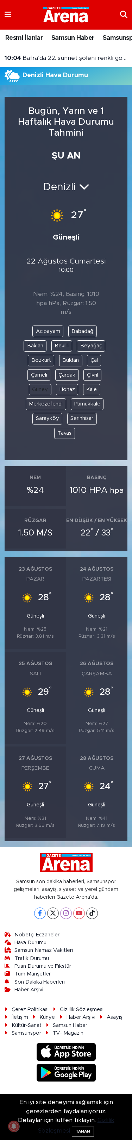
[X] (53, 913)
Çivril (92, 375)
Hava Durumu (30, 942)
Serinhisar (81, 418)
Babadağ (82, 331)
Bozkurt (41, 360)
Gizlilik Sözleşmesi (81, 1009)
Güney (40, 389)
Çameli (39, 375)
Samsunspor (26, 1033)
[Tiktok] (92, 913)
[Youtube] (79, 913)
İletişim (20, 1017)
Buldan (70, 360)
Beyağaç (91, 345)
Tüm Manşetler (32, 974)
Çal (94, 360)
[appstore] (66, 1053)
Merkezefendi (46, 404)
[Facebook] (40, 913)
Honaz (67, 389)
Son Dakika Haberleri (39, 982)
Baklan (35, 345)
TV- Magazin (67, 1033)
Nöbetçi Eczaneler (36, 934)
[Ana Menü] (8, 15)
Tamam (83, 1131)
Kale (91, 389)
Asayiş (114, 1017)
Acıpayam (48, 331)
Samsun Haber (73, 38)
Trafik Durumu (31, 958)
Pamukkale (87, 404)
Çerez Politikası (30, 1009)
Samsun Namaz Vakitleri (43, 950)
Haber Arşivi (28, 989)
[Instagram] (66, 913)
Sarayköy (47, 418)
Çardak (66, 375)
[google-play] (66, 1074)
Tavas (64, 433)
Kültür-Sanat (27, 1025)
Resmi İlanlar (24, 38)
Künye (47, 1017)
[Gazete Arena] (65, 14)
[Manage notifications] (13, 1126)
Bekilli (62, 345)
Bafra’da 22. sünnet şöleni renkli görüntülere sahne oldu (66, 58)
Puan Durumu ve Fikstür (42, 966)
